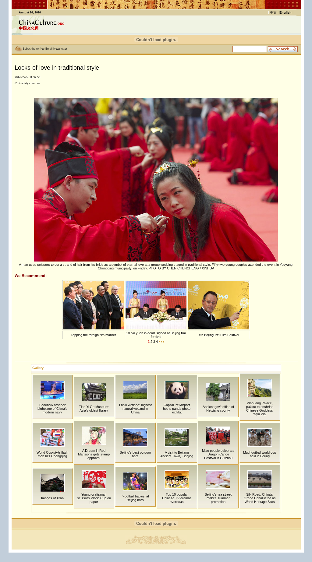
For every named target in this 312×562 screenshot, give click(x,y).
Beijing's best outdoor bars (135, 454)
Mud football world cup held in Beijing (259, 454)
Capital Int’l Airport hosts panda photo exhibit (176, 408)
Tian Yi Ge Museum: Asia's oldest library (94, 408)
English (285, 12)
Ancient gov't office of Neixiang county (218, 408)
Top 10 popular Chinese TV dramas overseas (177, 498)
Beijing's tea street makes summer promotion (218, 498)
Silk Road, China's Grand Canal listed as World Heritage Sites (260, 498)
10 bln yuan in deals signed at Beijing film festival (156, 335)
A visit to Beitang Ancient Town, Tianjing (176, 454)
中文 (273, 12)
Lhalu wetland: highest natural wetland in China (135, 408)
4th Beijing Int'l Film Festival (219, 335)
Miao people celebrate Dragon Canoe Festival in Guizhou (218, 454)
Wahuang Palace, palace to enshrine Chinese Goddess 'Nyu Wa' (259, 408)
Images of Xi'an (52, 498)
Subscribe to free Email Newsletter (45, 48)
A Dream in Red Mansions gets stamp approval (94, 454)
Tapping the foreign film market (93, 335)
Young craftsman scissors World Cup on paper (94, 498)
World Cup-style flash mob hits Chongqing (52, 454)
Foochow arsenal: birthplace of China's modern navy (52, 408)
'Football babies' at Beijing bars (135, 498)
